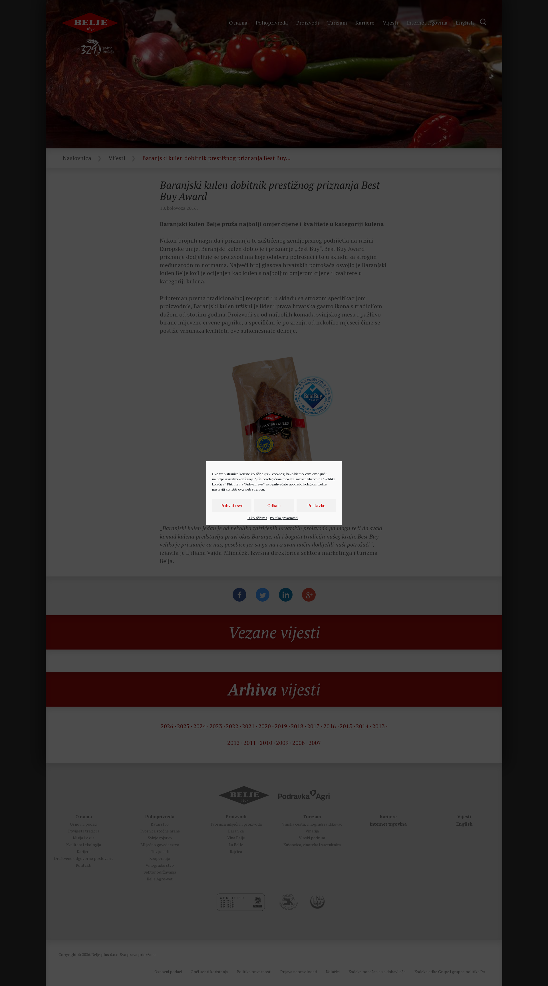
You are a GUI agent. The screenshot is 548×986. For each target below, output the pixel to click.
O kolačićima (257, 518)
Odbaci (274, 505)
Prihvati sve (231, 505)
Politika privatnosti (284, 518)
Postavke (316, 505)
